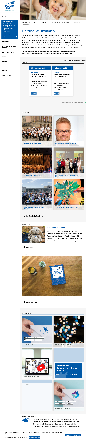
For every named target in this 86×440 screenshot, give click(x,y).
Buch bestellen (31, 302)
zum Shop (29, 247)
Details (34, 93)
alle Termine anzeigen (72, 60)
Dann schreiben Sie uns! (68, 374)
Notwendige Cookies (11, 437)
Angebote (4, 57)
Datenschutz (8, 433)
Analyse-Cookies (23, 437)
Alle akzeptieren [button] (76, 435)
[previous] (29, 99)
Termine (4, 61)
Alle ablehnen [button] (68, 435)
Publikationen (6, 75)
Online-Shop (5, 66)
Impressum (14, 433)
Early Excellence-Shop (63, 238)
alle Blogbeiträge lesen (34, 216)
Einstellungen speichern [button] (34, 437)
